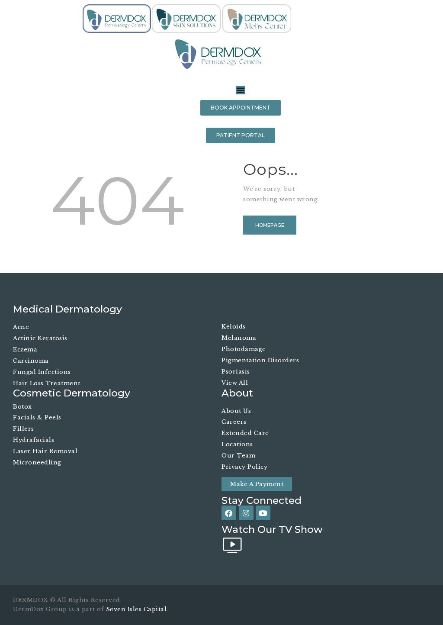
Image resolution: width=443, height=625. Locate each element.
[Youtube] (263, 513)
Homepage (269, 225)
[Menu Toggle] (240, 90)
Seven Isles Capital (136, 609)
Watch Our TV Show (272, 530)
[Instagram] (246, 513)
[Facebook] (229, 513)
